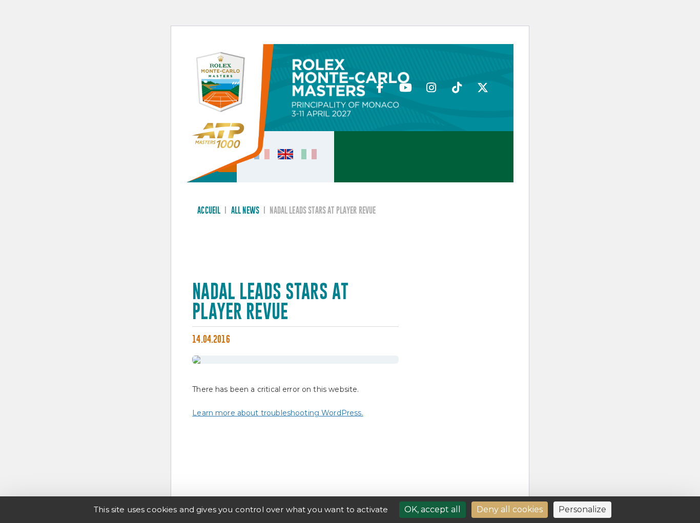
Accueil (208, 210)
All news (245, 210)
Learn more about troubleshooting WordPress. (277, 412)
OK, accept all (432, 509)
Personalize (582, 509)
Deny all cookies (510, 509)
